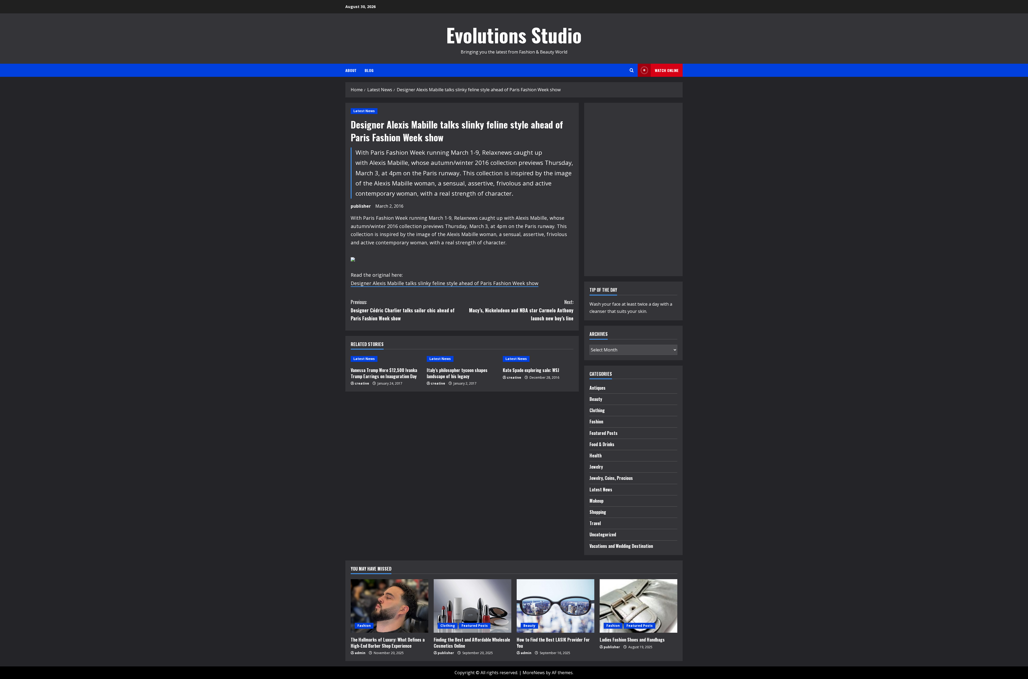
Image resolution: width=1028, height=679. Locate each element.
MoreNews (534, 673)
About (351, 70)
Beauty (595, 399)
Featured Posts (603, 433)
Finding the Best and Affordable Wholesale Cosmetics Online (472, 642)
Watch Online (667, 70)
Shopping (597, 512)
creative (362, 383)
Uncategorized (602, 534)
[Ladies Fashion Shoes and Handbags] (638, 606)
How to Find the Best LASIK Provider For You (553, 642)
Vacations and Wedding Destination (621, 546)
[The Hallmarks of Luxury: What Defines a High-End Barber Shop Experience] (389, 606)
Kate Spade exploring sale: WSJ (531, 370)
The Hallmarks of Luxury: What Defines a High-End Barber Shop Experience (388, 642)
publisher (361, 206)
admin (360, 653)
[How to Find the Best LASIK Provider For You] (555, 606)
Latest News (364, 111)
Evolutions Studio (514, 34)
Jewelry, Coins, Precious (611, 478)
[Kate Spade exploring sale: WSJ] (538, 359)
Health (595, 455)
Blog (369, 70)
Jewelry (596, 467)
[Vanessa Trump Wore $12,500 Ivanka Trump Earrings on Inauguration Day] (386, 359)
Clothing (597, 410)
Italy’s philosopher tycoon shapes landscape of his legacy (457, 373)
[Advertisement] (605, 188)
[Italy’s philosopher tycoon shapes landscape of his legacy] (462, 359)
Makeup (596, 501)
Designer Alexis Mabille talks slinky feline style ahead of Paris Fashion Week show (444, 283)
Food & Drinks (601, 444)
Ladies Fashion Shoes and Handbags (632, 639)
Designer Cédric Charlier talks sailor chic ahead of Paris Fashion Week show (403, 310)
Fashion (596, 421)
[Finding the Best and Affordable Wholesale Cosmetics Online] (472, 606)
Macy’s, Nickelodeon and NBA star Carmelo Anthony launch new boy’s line (521, 310)
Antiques (597, 388)
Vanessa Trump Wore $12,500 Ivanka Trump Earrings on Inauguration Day (384, 373)
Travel (595, 523)
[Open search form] (632, 70)
